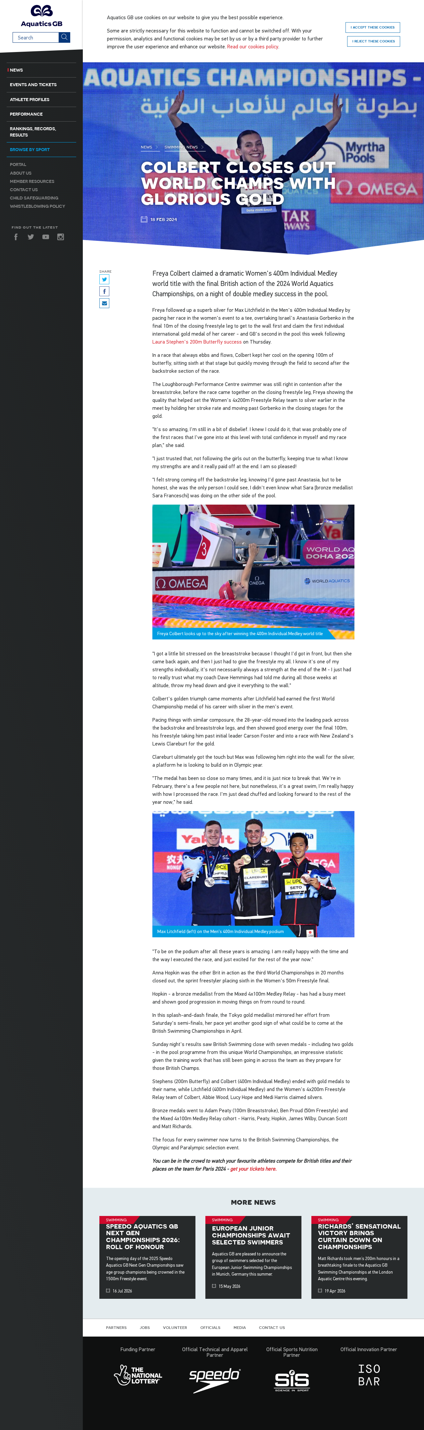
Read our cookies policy (252, 46)
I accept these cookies (373, 27)
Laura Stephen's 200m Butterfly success (197, 342)
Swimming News (182, 146)
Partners (116, 1327)
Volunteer (175, 1327)
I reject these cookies (373, 41)
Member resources (32, 181)
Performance (26, 114)
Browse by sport (30, 149)
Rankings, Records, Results (33, 132)
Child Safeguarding (34, 197)
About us (20, 173)
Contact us (24, 189)
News (16, 70)
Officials (210, 1327)
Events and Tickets (33, 84)
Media (240, 1327)
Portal (18, 164)
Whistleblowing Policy (37, 206)
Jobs (145, 1327)
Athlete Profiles (29, 99)
